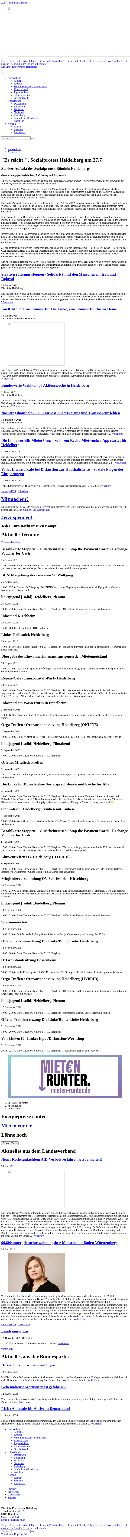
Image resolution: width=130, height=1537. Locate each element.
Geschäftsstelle (21, 98)
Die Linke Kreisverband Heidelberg (19, 66)
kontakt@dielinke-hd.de (13, 1519)
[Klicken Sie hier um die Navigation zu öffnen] (2, 73)
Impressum (19, 132)
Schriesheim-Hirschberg (26, 118)
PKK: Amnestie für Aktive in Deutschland (35, 1409)
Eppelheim (19, 106)
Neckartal (19, 112)
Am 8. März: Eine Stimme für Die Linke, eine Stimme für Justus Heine (59, 309)
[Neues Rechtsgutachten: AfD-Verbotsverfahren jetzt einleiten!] (65, 1189)
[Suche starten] (32, 138)
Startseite (12, 1489)
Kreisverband (14, 78)
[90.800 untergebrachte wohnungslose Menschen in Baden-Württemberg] (65, 1272)
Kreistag (18, 83)
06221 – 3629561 (10, 1517)
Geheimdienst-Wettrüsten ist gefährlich (33, 1387)
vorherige (6, 491)
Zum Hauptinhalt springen (14, 2)
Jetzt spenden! (16, 517)
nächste (24, 491)
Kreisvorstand (21, 89)
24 (19, 491)
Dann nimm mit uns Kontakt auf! (33, 509)
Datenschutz (14, 1494)
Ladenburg (19, 115)
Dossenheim (20, 103)
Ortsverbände (14, 100)
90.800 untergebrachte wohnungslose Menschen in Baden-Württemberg (59, 1243)
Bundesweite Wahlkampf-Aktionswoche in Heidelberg (45, 385)
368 (20, 1324)
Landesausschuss (15, 1331)
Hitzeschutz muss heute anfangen (28, 1365)
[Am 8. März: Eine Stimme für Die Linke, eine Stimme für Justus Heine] (65, 344)
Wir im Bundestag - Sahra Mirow (30, 86)
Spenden (18, 129)
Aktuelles (18, 80)
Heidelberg (19, 109)
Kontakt (12, 123)
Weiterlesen (7, 302)
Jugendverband (21, 92)
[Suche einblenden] (2, 70)
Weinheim (19, 121)
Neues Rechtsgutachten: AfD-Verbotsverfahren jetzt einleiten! (51, 1159)
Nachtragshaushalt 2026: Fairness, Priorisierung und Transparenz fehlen (60, 413)
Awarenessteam (22, 95)
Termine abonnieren (11, 542)
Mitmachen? (15, 499)
